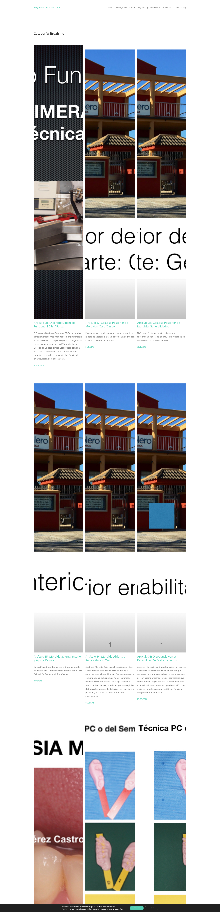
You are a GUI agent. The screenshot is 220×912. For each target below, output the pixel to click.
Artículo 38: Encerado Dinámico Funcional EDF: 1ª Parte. (54, 325)
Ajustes (151, 908)
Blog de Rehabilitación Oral (47, 8)
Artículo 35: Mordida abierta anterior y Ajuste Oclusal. (58, 658)
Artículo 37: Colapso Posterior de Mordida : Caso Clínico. (106, 325)
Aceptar (137, 908)
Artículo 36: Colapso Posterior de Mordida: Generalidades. (158, 325)
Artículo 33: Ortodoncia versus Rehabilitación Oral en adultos (157, 658)
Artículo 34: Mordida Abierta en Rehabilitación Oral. (106, 658)
